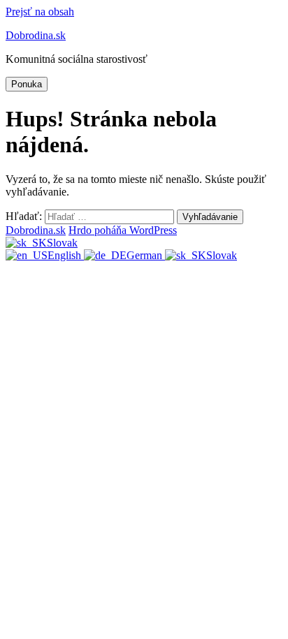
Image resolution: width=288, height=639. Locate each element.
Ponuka (26, 84)
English (66, 255)
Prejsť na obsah (40, 11)
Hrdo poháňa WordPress (123, 230)
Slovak (62, 243)
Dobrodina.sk (36, 35)
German (146, 255)
